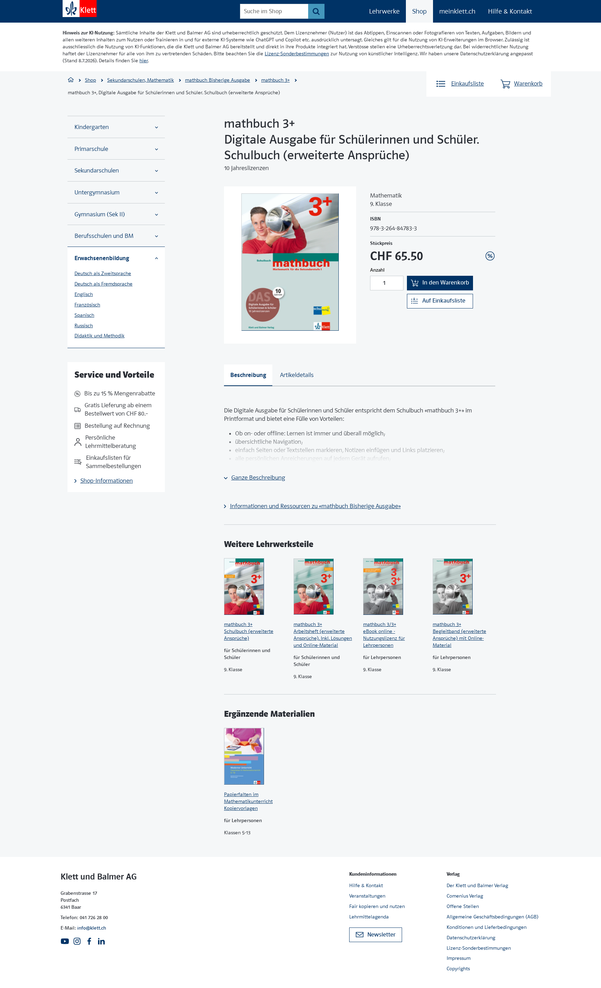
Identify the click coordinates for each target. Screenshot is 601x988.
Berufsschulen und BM (104, 236)
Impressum (459, 958)
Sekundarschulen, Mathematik (140, 80)
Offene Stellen (463, 906)
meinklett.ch (457, 11)
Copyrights (458, 968)
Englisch (83, 294)
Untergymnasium (97, 192)
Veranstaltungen (367, 896)
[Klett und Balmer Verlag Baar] (71, 80)
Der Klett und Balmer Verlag (477, 885)
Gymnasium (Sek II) (99, 214)
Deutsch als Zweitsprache (102, 273)
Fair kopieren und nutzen (377, 906)
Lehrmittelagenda (369, 917)
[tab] (248, 375)
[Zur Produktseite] (255, 586)
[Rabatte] (490, 256)
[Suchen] (316, 11)
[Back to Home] (80, 8)
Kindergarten (91, 127)
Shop (419, 11)
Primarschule (91, 149)
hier (143, 60)
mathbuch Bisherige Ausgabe (217, 80)
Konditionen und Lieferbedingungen (487, 927)
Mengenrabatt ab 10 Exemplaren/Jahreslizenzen (479, 237)
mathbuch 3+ (275, 80)
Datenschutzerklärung (471, 937)
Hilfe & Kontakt (510, 11)
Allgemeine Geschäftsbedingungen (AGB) (492, 917)
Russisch (83, 325)
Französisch (87, 305)
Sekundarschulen (96, 170)
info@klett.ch (91, 928)
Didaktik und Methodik (99, 335)
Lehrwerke (384, 11)
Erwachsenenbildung (101, 258)
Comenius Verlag (465, 896)
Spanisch (84, 315)
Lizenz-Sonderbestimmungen (297, 53)
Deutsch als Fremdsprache (103, 284)
